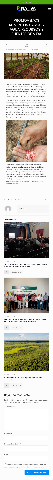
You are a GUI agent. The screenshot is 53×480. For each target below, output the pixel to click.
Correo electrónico (12, 444)
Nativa (19, 50)
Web (6, 454)
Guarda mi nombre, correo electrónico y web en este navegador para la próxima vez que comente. (25, 465)
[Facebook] (23, 2)
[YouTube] (26, 2)
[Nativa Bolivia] (26, 9)
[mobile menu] (50, 9)
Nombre (8, 434)
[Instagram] (29, 2)
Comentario (9, 406)
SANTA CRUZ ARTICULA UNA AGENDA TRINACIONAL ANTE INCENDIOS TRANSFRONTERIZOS (25, 320)
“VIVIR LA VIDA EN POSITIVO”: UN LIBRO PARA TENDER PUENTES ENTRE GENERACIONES (25, 265)
